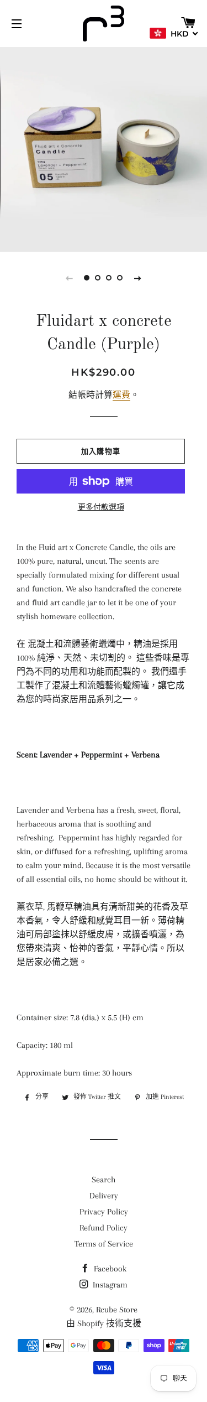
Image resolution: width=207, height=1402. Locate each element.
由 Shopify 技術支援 (103, 1323)
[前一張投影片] (69, 278)
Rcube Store (116, 1310)
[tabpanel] (103, 148)
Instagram (109, 1285)
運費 (121, 395)
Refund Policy (103, 1228)
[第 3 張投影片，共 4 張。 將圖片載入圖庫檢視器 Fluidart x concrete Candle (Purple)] (109, 277)
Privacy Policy (103, 1212)
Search (103, 1180)
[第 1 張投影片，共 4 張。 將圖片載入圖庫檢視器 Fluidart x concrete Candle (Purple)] (87, 277)
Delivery (103, 1196)
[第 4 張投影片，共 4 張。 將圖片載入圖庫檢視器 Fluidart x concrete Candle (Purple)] (120, 277)
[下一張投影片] (138, 278)
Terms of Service (104, 1244)
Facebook (109, 1269)
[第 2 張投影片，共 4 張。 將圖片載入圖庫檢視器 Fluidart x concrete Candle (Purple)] (98, 277)
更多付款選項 (101, 507)
